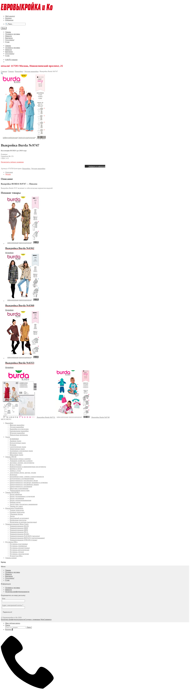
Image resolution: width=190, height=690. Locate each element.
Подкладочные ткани (18, 443)
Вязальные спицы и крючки (20, 459)
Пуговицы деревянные (18, 546)
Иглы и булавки (16, 465)
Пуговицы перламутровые (20, 548)
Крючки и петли (16, 469)
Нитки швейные (16, 494)
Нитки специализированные (20, 500)
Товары (8, 32)
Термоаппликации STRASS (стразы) (23, 540)
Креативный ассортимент (19, 518)
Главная (4, 71)
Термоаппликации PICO (19, 532)
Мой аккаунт (10, 16)
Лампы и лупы (15, 471)
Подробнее (9, 253)
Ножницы (13, 474)
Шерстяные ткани (16, 455)
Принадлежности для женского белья (24, 480)
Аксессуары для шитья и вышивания (23, 504)
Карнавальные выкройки (19, 431)
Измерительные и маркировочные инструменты (28, 467)
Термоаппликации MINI (19, 530)
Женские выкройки (17, 425)
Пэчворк (13, 445)
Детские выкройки (31, 71)
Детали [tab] (8, 174)
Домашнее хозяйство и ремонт (21, 461)
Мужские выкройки (17, 433)
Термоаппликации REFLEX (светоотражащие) (27, 538)
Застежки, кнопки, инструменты (22, 463)
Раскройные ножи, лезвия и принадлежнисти (27, 476)
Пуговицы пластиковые (19, 544)
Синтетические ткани (18, 447)
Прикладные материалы (19, 435)
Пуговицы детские (17, 552)
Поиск (7, 625)
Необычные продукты (18, 520)
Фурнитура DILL (16, 556)
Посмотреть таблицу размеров (12, 162)
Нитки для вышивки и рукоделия (22, 496)
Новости (8, 36)
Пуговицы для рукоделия (19, 554)
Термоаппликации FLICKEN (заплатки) (25, 536)
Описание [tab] (9, 172)
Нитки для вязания (17, 498)
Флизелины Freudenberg (14, 508)
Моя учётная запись (12, 623)
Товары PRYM (10, 457)
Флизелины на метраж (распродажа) (23, 522)
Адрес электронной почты (12, 605)
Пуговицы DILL (11, 542)
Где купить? (9, 40)
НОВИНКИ (14, 439)
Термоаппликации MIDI (19, 528)
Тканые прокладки (17, 510)
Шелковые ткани (16, 453)
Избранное (9, 20)
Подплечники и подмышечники (22, 478)
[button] (2, 73)
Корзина (8, 18)
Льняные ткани (15, 441)
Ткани (7, 437)
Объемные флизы (16, 514)
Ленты (12, 516)
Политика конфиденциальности (17, 592)
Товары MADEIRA (12, 492)
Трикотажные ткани (17, 449)
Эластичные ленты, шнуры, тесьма (23, 473)
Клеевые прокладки (17, 512)
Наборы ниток (15, 502)
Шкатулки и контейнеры (19, 488)
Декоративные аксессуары (19, 490)
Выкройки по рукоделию (19, 429)
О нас (7, 42)
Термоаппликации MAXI (19, 526)
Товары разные (11, 558)
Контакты (9, 38)
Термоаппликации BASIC (19, 534)
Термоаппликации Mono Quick (16, 524)
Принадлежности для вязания (21, 486)
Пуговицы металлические (19, 550)
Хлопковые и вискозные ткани (21, 451)
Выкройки (19, 71)
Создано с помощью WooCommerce (38, 619)
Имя (3, 598)
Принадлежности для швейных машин (24, 484)
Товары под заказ (16, 506)
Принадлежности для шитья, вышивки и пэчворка (29, 482)
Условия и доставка (12, 34)
